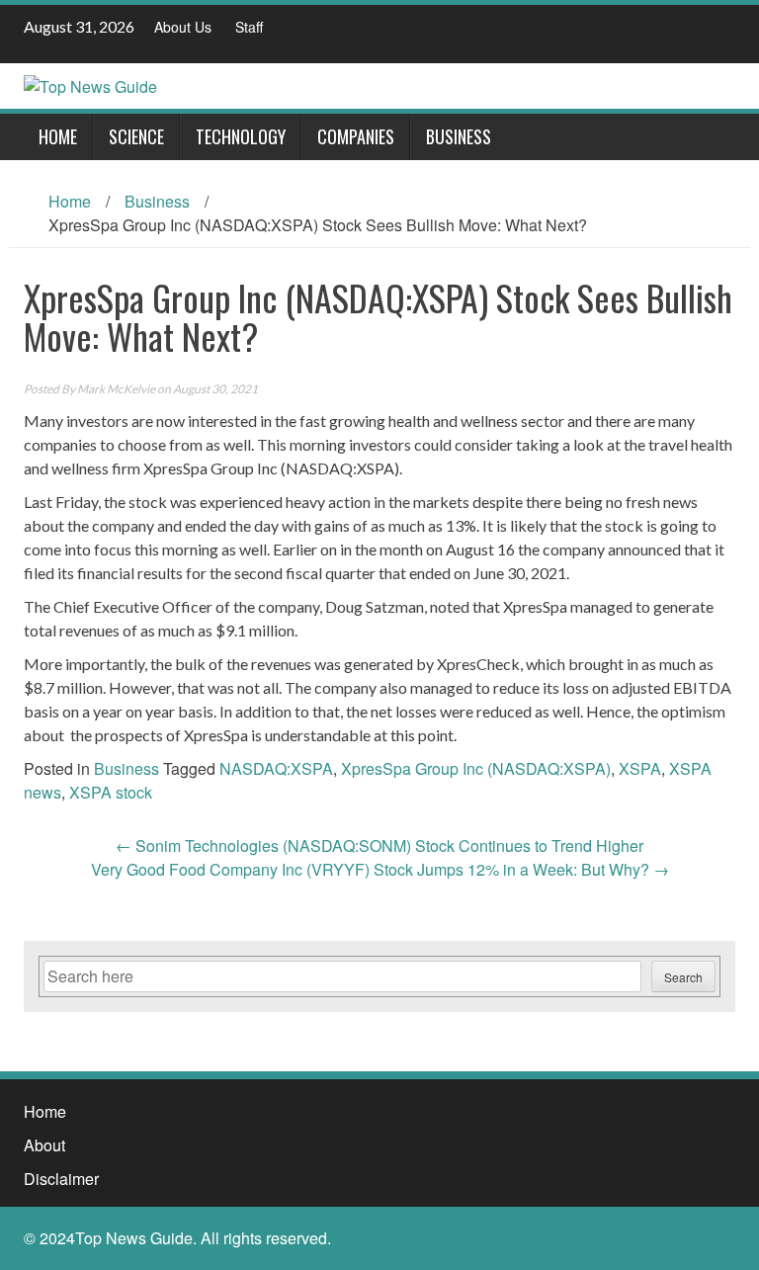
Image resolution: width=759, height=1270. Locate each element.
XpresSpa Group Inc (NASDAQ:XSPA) (476, 768)
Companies (355, 136)
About (44, 1145)
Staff (249, 27)
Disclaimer (61, 1178)
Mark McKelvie (116, 388)
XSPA (640, 768)
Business (458, 136)
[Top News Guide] (90, 84)
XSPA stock (110, 792)
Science (136, 136)
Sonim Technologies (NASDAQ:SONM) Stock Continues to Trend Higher (379, 845)
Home (58, 136)
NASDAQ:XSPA (276, 768)
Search (683, 977)
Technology (241, 136)
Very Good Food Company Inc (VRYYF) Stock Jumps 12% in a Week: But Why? (380, 869)
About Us (182, 27)
